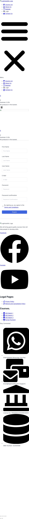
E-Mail (4, 175)
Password (5, 185)
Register (14, 212)
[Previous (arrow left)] (0, 518)
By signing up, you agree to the (14, 206)
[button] (14, 47)
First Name (5, 147)
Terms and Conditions (11, 207)
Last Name (5, 156)
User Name (5, 166)
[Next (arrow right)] (2, 518)
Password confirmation (9, 195)
